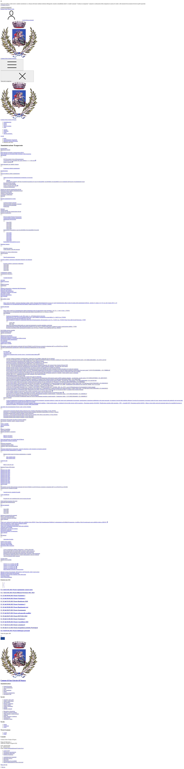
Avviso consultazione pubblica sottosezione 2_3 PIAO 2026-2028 (18, 549)
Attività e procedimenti (6, 332)
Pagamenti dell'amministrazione (8, 502)
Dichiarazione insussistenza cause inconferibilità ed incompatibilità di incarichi (21, 230)
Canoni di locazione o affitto (7, 444)
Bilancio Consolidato (5, 429)
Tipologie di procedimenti (6, 335)
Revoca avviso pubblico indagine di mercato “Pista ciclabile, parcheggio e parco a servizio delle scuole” (29, 385)
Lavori (4, 355)
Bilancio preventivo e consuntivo (8, 431)
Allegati (8, 180)
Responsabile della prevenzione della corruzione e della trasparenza (18, 552)
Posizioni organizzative (6, 212)
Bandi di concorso (5, 281)
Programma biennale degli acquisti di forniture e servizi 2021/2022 (18, 416)
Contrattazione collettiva (6, 272)
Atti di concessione (5, 425)
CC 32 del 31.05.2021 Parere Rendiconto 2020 (14, 601)
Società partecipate (5, 306)
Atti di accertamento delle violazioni (11, 556)
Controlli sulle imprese (6, 342)
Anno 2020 (9, 228)
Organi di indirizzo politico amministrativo (10, 173)
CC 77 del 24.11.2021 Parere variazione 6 (13, 625)
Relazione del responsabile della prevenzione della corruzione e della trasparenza (21, 553)
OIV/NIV (3, 280)
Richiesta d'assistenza (8, 754)
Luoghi (5, 732)
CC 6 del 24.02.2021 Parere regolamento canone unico (17, 589)
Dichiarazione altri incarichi (9, 219)
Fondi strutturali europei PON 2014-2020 (15, 375)
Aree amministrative (8, 687)
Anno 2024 (9, 223)
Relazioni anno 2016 (5, 481)
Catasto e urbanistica (8, 706)
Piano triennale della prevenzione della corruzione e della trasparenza (19, 550)
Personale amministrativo (9, 692)
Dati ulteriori (3, 535)
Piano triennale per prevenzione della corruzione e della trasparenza (16, 153)
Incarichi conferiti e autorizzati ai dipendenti (13, 263)
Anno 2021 (9, 227)
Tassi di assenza (4, 253)
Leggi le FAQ (6, 750)
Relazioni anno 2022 (5, 475)
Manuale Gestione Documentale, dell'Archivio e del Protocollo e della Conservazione (20, 572)
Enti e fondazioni (7, 690)
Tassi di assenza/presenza (9, 257)
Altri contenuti (4, 532)
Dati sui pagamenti (5, 505)
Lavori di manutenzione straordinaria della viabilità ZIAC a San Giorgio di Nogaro (25, 361)
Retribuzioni (6, 206)
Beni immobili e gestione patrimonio (9, 440)
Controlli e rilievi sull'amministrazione (9, 446)
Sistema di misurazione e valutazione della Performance (13, 288)
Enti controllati (4, 296)
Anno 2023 (9, 224)
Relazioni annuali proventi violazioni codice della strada (13, 574)
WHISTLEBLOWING (6, 541)
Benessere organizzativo (6, 294)
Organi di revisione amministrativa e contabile (11, 450)
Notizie (5, 724)
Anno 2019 (9, 240)
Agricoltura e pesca (7, 719)
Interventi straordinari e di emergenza (9, 531)
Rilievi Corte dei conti (8, 464)
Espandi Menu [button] (4, 148)
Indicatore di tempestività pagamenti (9, 515)
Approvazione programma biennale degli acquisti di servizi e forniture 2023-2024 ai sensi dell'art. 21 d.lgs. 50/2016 (29, 410)
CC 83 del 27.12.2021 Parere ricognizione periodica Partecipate (19, 627)
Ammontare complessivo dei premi (8, 292)
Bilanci (2, 426)
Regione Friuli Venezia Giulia (7, 9)
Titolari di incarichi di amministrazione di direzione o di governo (17, 177)
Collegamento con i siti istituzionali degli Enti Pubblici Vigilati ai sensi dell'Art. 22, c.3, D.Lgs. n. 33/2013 (27, 304)
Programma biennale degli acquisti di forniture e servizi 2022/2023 (18, 413)
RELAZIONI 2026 (10, 457)
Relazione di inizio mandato (9, 184)
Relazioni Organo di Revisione (11, 141)
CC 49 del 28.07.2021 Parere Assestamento (13, 610)
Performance (3, 285)
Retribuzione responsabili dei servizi (11, 241)
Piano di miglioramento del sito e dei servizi (13, 762)
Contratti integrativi (7, 277)
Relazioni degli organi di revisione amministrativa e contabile (17, 454)
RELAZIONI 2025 (10, 458)
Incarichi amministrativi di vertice (8, 198)
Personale (3, 196)
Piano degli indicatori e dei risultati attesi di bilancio (12, 439)
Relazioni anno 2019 (5, 479)
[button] (7, 122)
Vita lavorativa (6, 702)
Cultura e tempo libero (8, 701)
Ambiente (5, 715)
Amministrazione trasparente (9, 757)
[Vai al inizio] (1, 636)
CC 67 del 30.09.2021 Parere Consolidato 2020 (14, 622)
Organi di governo (7, 686)
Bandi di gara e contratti (6, 343)
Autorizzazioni (6, 717)
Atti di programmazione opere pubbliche (10, 524)
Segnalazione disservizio (9, 753)
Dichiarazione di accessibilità (10, 761)
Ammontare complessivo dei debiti (8, 518)
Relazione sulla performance (7, 291)
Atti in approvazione (5, 430)
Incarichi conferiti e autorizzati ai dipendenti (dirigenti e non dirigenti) (16, 259)
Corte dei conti (4, 460)
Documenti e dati (7, 694)
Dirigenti (3, 209)
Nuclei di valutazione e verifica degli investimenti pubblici (14, 523)
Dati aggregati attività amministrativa (9, 339)
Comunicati (6, 725)
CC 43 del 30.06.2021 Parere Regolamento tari (14, 607)
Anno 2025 (9, 222)
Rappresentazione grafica (6, 331)
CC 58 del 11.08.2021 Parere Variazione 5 (13, 619)
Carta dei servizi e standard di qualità (9, 488)
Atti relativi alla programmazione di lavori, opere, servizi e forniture (16, 406)
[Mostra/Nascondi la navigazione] (12, 65)
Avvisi (4, 727)
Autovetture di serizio (8, 539)
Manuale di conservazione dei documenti (10, 573)
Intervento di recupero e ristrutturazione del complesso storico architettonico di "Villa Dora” (27, 362)
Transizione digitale (5, 575)
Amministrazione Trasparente (10, 139)
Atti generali (3, 155)
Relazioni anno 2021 (5, 476)
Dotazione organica (5, 244)
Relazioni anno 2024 (5, 472)
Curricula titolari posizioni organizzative (12, 218)
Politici (5, 691)
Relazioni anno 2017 (5, 480)
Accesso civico (4, 558)
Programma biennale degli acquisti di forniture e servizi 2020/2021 (18, 417)
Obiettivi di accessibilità (6, 559)
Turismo (5, 707)
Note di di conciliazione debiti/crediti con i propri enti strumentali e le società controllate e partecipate (29, 325)
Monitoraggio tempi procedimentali (9, 337)
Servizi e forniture (7, 397)
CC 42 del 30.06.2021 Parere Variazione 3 (13, 604)
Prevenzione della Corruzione (7, 545)
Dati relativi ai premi (5, 293)
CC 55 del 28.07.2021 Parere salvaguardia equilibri (16, 613)
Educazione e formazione (9, 711)
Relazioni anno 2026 (5, 470)
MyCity (3, 767)
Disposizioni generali (5, 149)
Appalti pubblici (7, 705)
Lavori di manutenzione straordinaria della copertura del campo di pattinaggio (23, 376)
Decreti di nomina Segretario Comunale (12, 204)
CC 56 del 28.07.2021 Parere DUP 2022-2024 (14, 616)
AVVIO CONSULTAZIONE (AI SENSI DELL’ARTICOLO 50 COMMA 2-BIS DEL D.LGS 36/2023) (30, 358)
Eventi (4, 734)
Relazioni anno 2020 (5, 477)
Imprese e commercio (8, 703)
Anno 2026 (6, 509)
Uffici (4, 689)
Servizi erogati (4, 484)
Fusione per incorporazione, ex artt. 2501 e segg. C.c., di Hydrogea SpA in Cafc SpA (25, 316)
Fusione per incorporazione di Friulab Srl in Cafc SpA (18, 318)
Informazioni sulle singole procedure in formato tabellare (13, 419)
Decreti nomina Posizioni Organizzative (12, 216)
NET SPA (11, 324)
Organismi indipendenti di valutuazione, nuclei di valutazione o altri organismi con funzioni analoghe (23, 449)
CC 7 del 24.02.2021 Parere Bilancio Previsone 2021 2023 (17, 592)
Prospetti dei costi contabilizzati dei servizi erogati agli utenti (17, 498)
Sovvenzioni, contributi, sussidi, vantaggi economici (12, 421)
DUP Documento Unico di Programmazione (13, 159)
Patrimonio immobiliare (6, 443)
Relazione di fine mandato (9, 183)
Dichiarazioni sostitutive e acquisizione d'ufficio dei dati (13, 338)
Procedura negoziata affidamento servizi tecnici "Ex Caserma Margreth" (22, 395)
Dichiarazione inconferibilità (9, 205)
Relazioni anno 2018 (5, 482)
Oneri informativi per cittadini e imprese (10, 164)
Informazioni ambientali (6, 530)
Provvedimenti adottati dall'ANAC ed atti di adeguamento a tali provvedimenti (21, 554)
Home (4, 138)
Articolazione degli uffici (6, 192)
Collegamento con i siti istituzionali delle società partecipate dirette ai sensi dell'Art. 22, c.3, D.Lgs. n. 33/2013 (28, 312)
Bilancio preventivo (7, 435)
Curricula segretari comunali (9, 202)
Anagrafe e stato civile (8, 699)
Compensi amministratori (9, 187)
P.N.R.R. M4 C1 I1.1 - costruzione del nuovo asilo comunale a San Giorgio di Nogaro (25, 374)
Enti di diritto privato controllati (8, 330)
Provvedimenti (6, 313)
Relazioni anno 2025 (5, 471)
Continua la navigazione (6, 7)
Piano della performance (6, 289)
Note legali (5, 759)
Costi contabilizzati (5, 494)
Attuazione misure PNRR (6, 527)
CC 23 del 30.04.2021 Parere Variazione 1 (13, 595)
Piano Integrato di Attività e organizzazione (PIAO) (12, 152)
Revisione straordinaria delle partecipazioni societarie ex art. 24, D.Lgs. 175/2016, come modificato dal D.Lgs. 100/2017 (33, 327)
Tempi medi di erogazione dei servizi (9, 501)
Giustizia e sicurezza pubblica (10, 712)
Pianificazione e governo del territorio (9, 528)
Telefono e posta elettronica (7, 193)
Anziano (5, 129)
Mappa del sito (4, 764)
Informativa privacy (7, 758)
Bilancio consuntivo (8, 437)
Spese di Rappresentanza (6, 577)
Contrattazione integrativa (6, 273)
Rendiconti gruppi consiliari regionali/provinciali (11, 190)
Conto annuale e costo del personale (11, 249)
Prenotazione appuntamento (9, 752)
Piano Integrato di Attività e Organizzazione (13, 569)
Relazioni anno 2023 (5, 473)
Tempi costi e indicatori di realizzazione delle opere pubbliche (14, 526)
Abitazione (5, 131)
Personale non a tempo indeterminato (9, 252)
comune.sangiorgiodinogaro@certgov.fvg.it (14, 748)
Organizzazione (4, 170)
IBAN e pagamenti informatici (7, 516)
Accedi (2, 136)
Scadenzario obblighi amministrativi (11, 168)
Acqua (4, 132)
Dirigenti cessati (4, 210)
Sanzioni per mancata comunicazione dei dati (11, 189)
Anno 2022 (9, 226)
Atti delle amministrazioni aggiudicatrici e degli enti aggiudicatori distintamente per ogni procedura (23, 347)
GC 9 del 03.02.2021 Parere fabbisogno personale (15, 630)
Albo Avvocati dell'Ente (6, 543)
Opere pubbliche (4, 519)
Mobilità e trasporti (7, 708)
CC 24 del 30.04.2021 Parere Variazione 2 (13, 598)
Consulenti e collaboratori (6, 194)
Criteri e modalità (4, 423)
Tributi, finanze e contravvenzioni (11, 713)
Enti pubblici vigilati (5, 299)
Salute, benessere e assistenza (10, 716)
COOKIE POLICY (5, 5)
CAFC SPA (12, 322)
